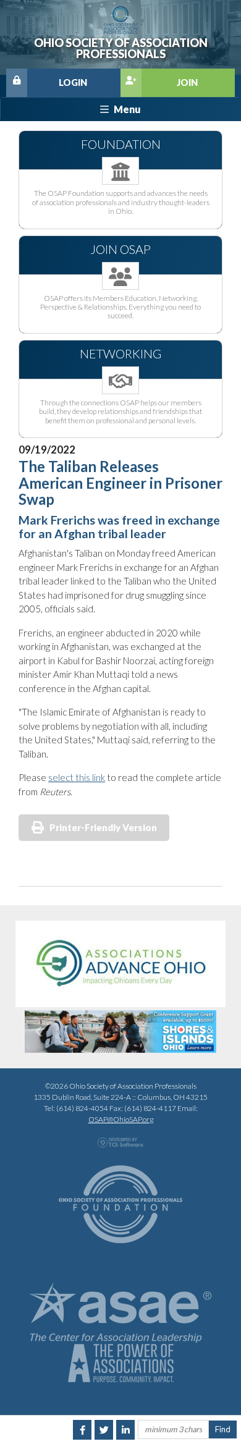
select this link (76, 777)
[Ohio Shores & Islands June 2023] (120, 1031)
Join (187, 82)
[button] (39, 1031)
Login (73, 82)
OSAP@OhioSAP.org (120, 1119)
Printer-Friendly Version (103, 827)
